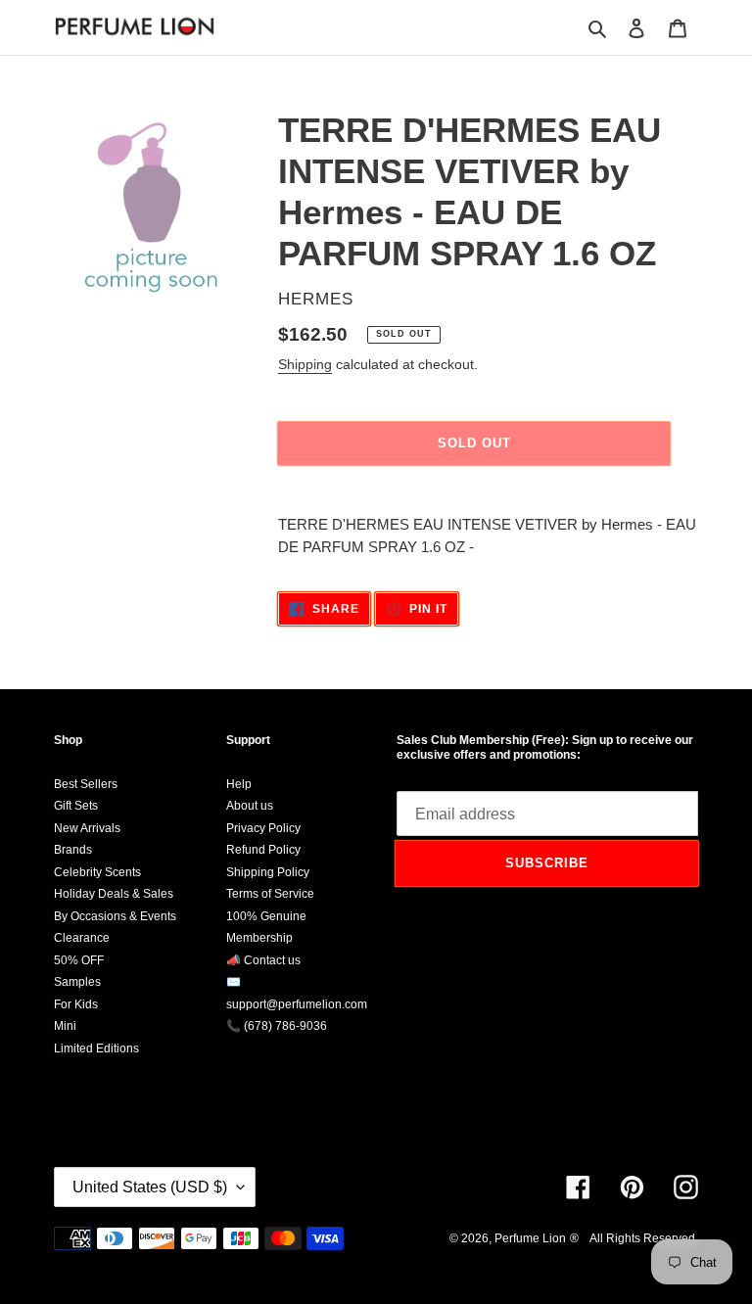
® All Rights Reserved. (634, 1238)
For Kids (76, 1004)
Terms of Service (270, 894)
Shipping (305, 364)
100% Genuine (266, 916)
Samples (77, 982)
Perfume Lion (530, 1238)
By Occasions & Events (115, 916)
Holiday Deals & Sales (113, 894)
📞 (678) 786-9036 (276, 1026)
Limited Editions (96, 1048)
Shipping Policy (267, 872)
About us (249, 806)
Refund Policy (263, 850)
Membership (259, 938)
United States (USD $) (149, 1187)
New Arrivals (87, 828)
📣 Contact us (263, 960)
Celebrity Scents (97, 872)
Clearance (82, 938)
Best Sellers (86, 784)
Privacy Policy (263, 828)
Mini (65, 1026)
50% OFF (79, 960)
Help (239, 784)
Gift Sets (76, 806)
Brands (73, 850)
